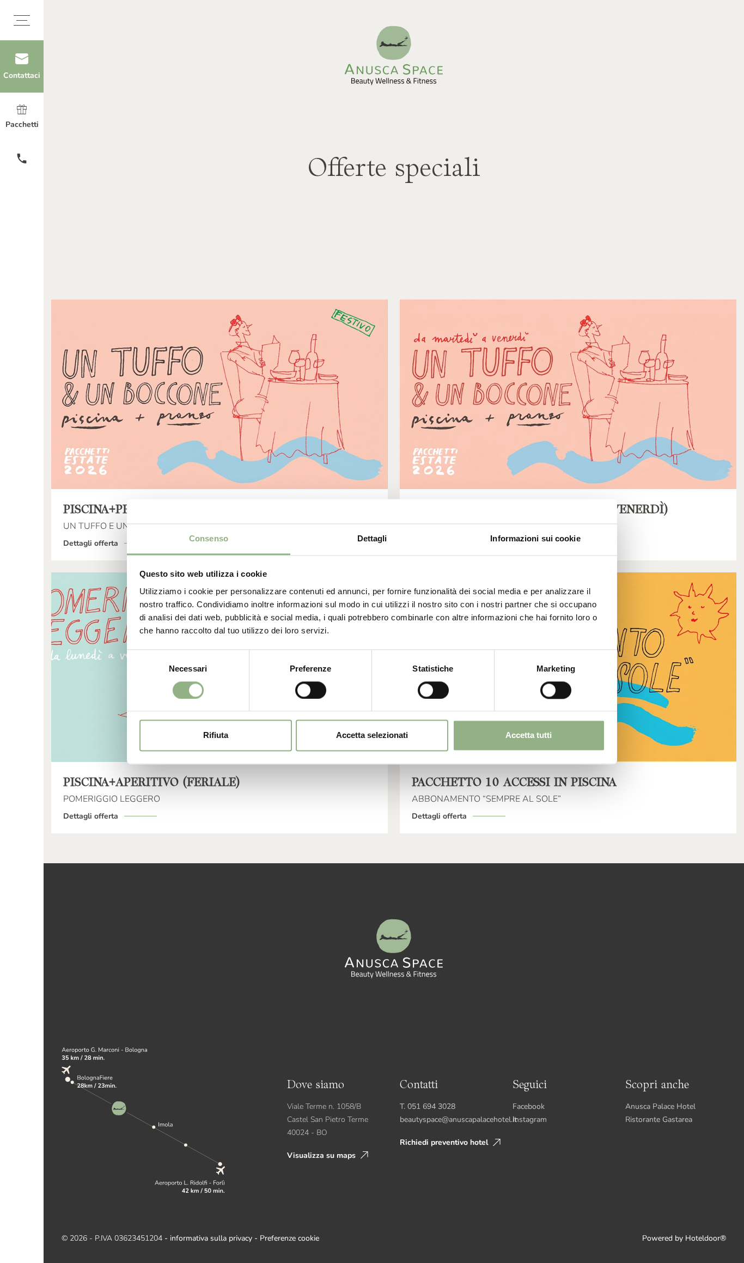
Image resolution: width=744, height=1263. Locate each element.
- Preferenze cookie (286, 1238)
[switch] (310, 690)
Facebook (529, 1106)
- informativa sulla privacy (208, 1238)
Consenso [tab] (208, 538)
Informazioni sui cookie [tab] (535, 538)
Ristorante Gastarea (658, 1119)
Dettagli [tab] (372, 538)
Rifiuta (215, 735)
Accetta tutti (528, 735)
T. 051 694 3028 (427, 1106)
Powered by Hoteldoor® (684, 1238)
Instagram (530, 1119)
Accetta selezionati (372, 735)
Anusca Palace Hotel (660, 1106)
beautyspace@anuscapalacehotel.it (458, 1119)
